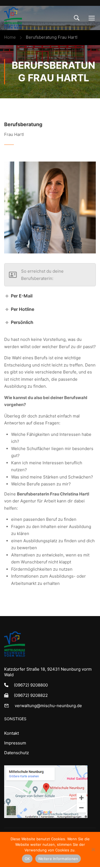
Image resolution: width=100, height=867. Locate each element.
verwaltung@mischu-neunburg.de (48, 705)
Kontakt (11, 733)
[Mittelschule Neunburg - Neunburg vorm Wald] (13, 18)
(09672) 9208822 (31, 695)
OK (27, 858)
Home (10, 37)
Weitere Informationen (58, 858)
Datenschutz (16, 752)
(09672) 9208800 (31, 685)
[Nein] (93, 849)
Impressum (15, 743)
